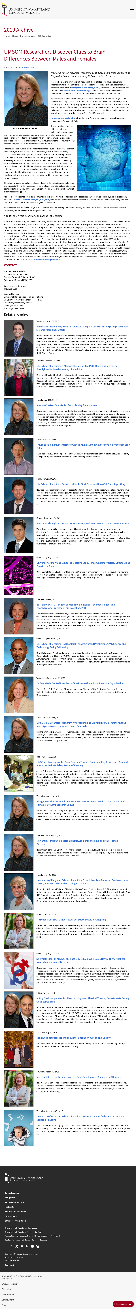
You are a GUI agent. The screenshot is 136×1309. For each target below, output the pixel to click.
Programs (10, 1197)
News (15, 35)
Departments (12, 1193)
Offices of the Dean (15, 1220)
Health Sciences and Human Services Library (26, 1240)
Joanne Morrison (27, 67)
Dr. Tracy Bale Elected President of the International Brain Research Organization (80, 683)
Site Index (6, 1289)
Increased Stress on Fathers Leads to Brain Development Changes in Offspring (78, 1077)
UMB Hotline (8, 1294)
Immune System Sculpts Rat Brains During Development (67, 405)
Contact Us (10, 1265)
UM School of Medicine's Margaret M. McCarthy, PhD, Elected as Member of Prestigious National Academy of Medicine (77, 367)
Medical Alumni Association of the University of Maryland (32, 1236)
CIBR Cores (11, 1216)
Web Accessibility (10, 1283)
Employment (8, 1299)
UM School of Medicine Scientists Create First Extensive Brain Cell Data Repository (80, 484)
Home (7, 35)
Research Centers (14, 1202)
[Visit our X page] (16, 1246)
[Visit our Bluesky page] (37, 1247)
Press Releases (27, 35)
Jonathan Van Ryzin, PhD (63, 118)
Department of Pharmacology (76, 90)
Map (4, 1305)
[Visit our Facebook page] (11, 1246)
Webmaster (7, 1278)
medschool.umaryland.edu (47, 259)
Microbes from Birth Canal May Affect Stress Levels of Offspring (71, 919)
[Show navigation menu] (132, 9)
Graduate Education (15, 1211)
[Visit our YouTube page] (22, 1246)
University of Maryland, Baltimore (21, 1228)
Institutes (10, 1206)
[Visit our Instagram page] (32, 1246)
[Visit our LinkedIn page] (27, 1246)
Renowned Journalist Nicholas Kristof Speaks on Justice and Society (73, 1037)
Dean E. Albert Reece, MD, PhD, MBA (32, 199)
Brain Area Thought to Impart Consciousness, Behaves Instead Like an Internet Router (83, 523)
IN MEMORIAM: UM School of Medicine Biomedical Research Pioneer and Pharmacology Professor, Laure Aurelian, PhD (75, 606)
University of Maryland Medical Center (23, 1232)
